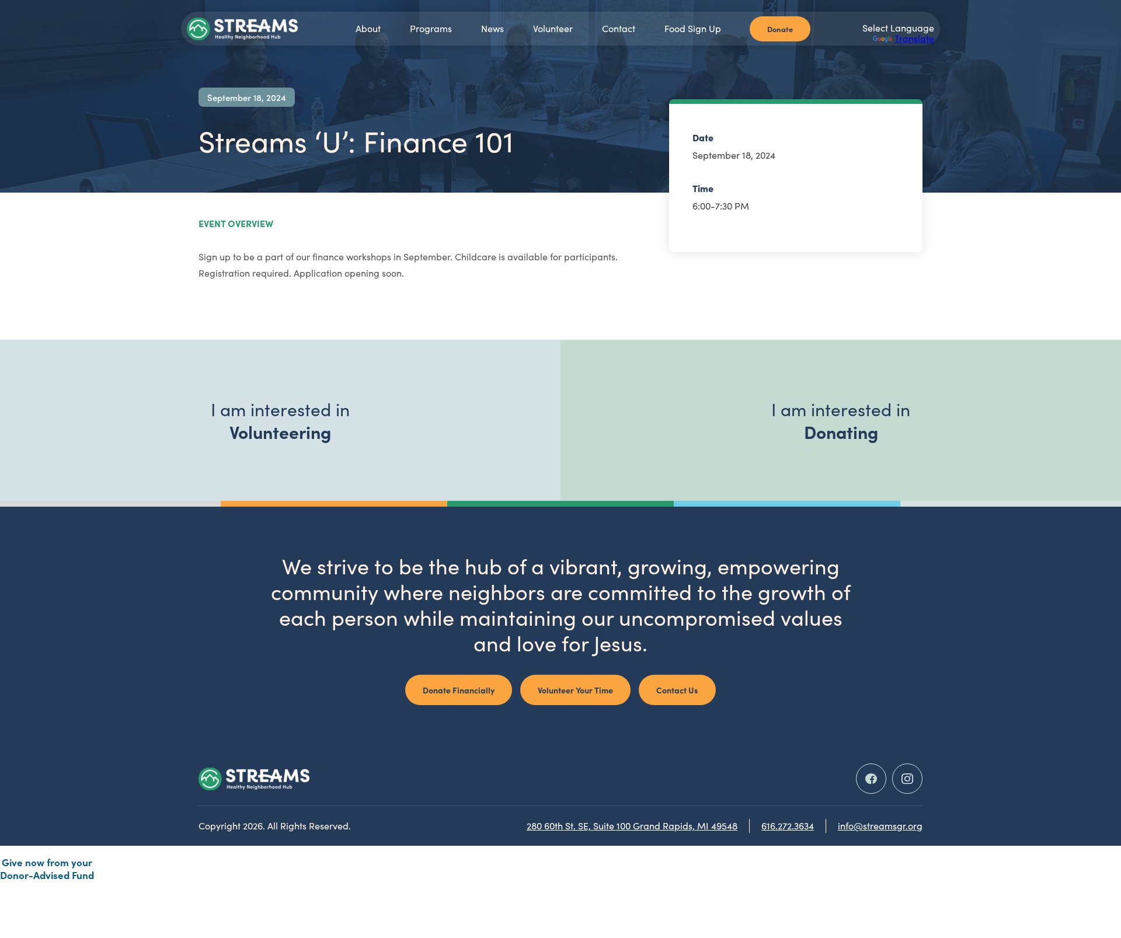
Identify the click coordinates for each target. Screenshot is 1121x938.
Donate (780, 28)
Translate (914, 38)
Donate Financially (459, 690)
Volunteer (553, 28)
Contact (618, 28)
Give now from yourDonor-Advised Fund (47, 868)
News (492, 28)
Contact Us (677, 690)
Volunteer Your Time (575, 690)
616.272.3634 (787, 826)
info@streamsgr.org (880, 826)
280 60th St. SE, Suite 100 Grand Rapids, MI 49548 (632, 826)
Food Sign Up (692, 28)
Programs (431, 28)
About (368, 28)
